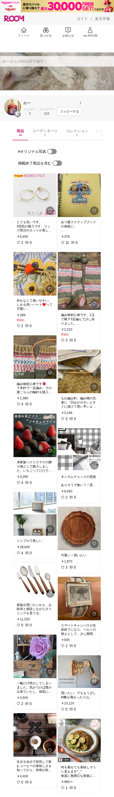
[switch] (52, 151)
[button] (12, 106)
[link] (35, 195)
